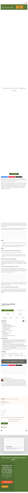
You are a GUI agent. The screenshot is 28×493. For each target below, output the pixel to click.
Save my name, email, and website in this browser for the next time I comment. (13, 417)
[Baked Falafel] (17, 431)
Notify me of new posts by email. (13, 421)
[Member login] (24, 2)
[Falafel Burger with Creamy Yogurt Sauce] (10, 431)
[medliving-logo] (3, 0)
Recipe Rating (3, 402)
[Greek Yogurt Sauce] (24, 431)
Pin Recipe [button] (20, 310)
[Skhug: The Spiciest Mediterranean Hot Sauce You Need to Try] (3, 431)
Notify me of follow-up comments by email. (15, 419)
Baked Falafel (17, 429)
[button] (1, 305)
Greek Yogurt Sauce (24, 428)
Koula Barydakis (10, 378)
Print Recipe (8, 310)
